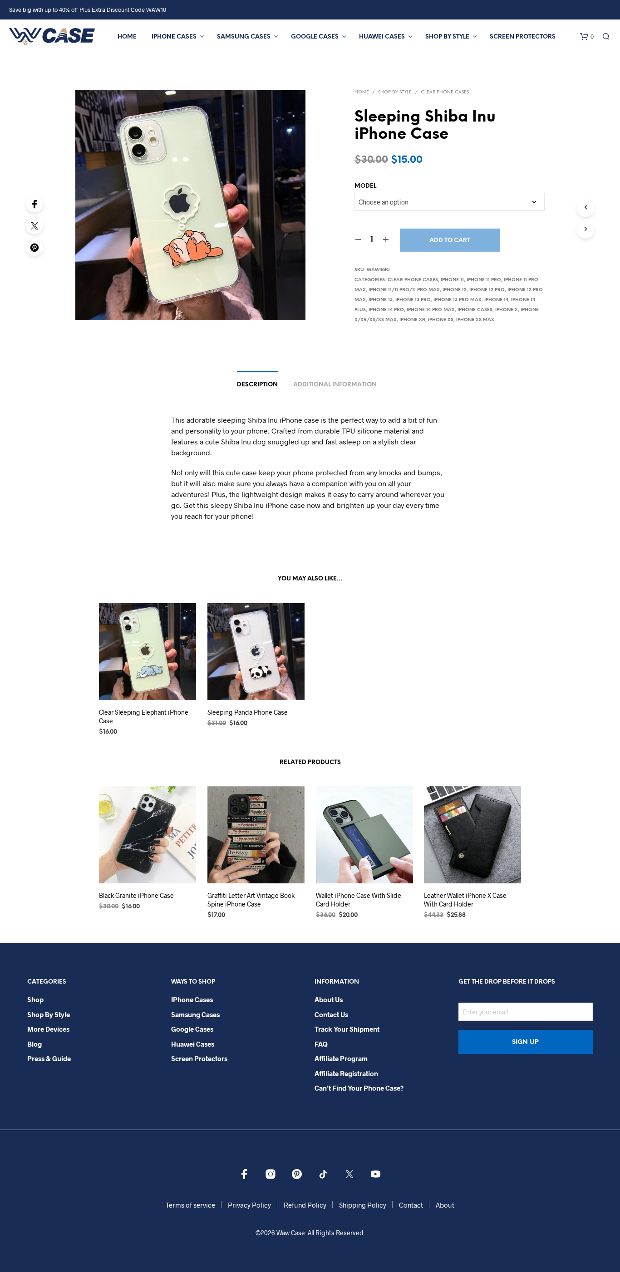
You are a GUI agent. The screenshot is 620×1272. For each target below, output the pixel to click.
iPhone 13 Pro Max (457, 299)
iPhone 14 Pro (386, 309)
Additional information (335, 385)
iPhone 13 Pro (413, 299)
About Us (329, 999)
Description (257, 385)
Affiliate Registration (346, 1073)
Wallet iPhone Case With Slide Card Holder (358, 900)
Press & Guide (49, 1058)
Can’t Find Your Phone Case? (359, 1088)
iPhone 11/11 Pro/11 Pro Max (404, 290)
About (445, 1205)
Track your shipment (347, 1029)
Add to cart (449, 241)
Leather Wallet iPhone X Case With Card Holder (465, 900)
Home (127, 37)
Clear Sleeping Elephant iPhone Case (143, 716)
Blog (34, 1044)
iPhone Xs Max (475, 319)
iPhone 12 (455, 290)
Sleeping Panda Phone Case (247, 712)
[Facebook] (34, 203)
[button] (587, 36)
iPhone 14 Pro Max (431, 309)
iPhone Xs (440, 319)
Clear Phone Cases (445, 92)
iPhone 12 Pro (487, 290)
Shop (35, 999)
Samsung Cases (244, 37)
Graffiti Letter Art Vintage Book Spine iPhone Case (251, 900)
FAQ (321, 1044)
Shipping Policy (362, 1205)
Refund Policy (305, 1205)
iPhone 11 (452, 280)
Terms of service (190, 1205)
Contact (411, 1205)
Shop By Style (447, 37)
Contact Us (331, 1014)
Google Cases (315, 37)
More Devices (48, 1029)
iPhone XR (412, 319)
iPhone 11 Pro (484, 280)
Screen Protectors (523, 37)
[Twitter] (34, 225)
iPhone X (506, 309)
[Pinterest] (34, 247)
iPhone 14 (496, 299)
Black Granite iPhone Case (136, 895)
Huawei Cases (382, 37)
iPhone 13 (381, 299)
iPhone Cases (174, 37)
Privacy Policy (249, 1205)
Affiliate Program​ (341, 1058)
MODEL (365, 186)
